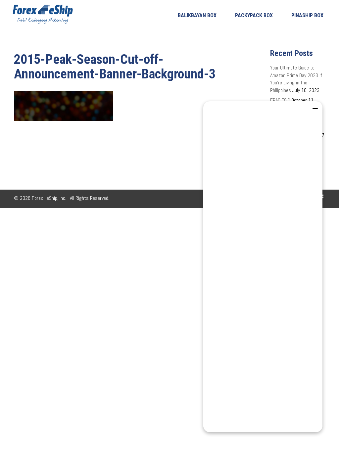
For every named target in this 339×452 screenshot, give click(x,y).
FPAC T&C (280, 100)
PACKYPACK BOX (254, 15)
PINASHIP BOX (307, 15)
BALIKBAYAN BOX (197, 15)
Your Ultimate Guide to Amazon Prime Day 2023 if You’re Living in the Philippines (296, 78)
